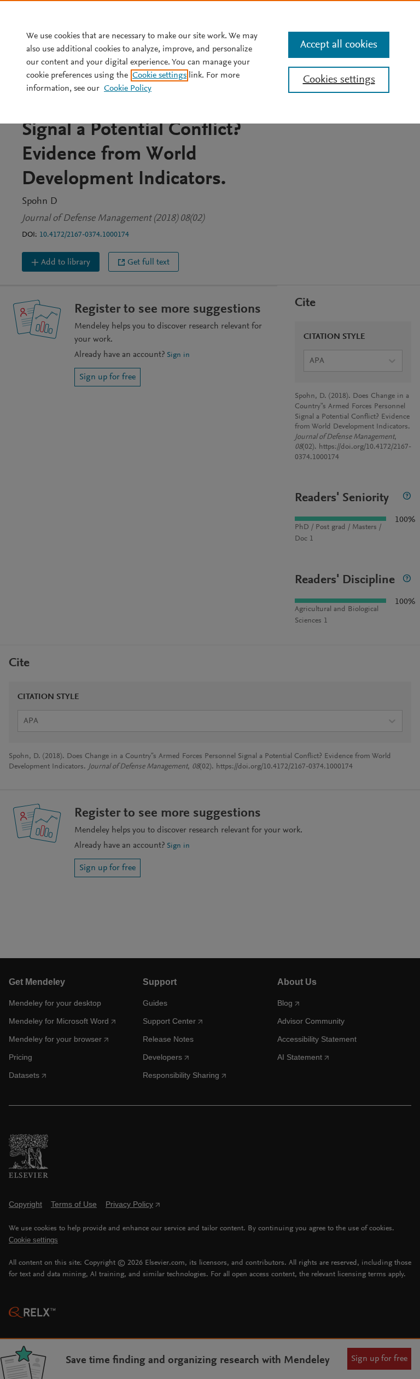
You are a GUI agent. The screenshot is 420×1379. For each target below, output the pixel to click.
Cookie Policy (127, 88)
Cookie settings (159, 75)
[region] (210, 62)
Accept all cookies (338, 44)
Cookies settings (339, 79)
